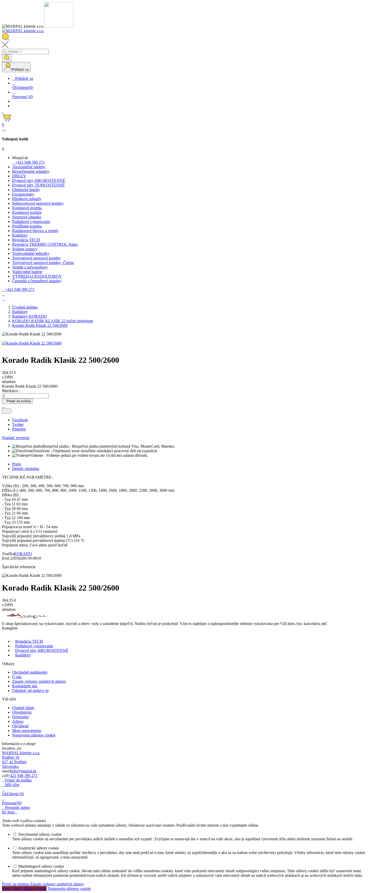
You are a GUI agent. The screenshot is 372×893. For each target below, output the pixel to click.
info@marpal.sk (23, 771)
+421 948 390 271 (22, 775)
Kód (6, 558)
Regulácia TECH (29, 641)
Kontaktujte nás (24, 686)
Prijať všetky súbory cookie (24, 888)
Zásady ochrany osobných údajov (39, 681)
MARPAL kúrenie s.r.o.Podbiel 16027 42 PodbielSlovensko (21, 760)
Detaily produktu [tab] (25, 468)
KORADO (23, 554)
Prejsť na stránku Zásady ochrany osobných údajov (43, 884)
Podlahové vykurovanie (34, 646)
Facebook (20, 420)
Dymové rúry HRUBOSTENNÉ (41, 650)
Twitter (18, 424)
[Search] (7, 58)
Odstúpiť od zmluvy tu (30, 690)
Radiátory (23, 655)
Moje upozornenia (26, 730)
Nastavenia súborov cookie (33, 735)
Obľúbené (20, 726)
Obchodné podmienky (30, 672)
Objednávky (22, 712)
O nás (17, 677)
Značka (8, 554)
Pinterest (19, 429)
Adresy (18, 721)
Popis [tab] (16, 464)
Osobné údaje (23, 708)
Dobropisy (20, 717)
